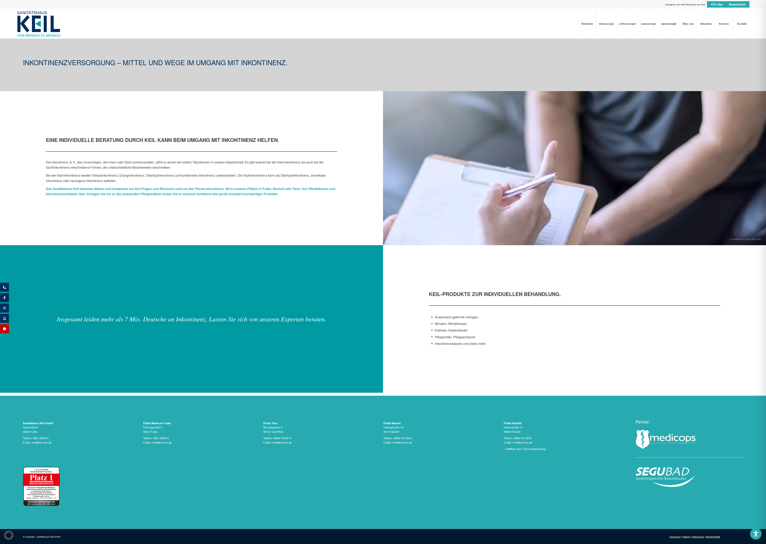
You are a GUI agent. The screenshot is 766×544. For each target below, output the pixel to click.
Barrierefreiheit (713, 536)
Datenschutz (698, 536)
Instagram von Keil (675, 4)
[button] (9, 535)
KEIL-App (717, 4)
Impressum (675, 536)
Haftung (686, 536)
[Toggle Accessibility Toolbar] (756, 534)
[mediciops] (666, 439)
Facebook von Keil (695, 4)
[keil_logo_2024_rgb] (383, 24)
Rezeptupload (737, 4)
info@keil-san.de (41, 442)
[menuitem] (587, 24)
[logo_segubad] (666, 477)
